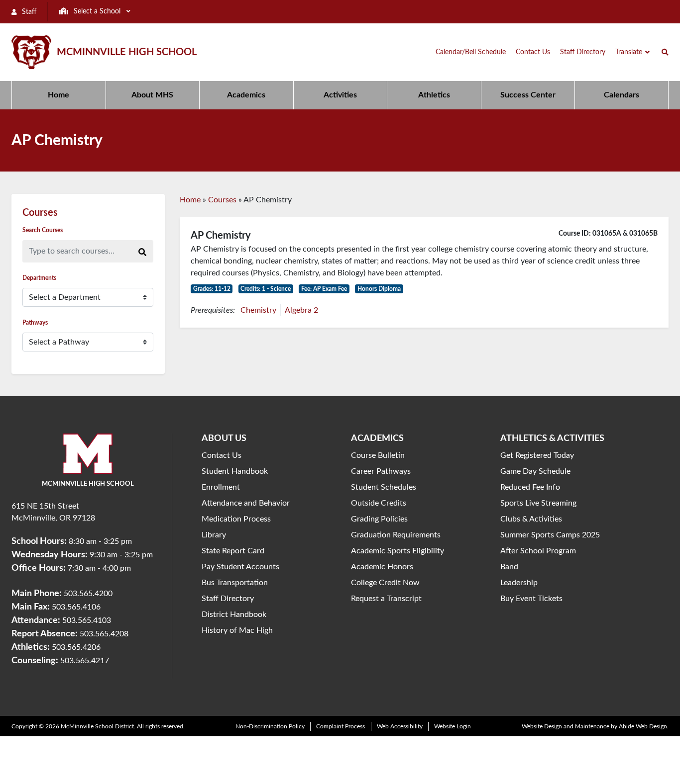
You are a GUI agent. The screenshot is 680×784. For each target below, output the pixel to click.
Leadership (519, 583)
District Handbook (234, 614)
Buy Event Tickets (531, 599)
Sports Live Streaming (538, 503)
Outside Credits (378, 503)
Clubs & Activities (531, 519)
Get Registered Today (537, 455)
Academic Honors (382, 567)
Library (214, 535)
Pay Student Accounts (240, 567)
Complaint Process (340, 726)
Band (509, 567)
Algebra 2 (301, 310)
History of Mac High (237, 630)
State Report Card (233, 551)
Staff (28, 11)
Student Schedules (383, 487)
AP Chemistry (221, 236)
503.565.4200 (88, 594)
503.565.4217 (84, 661)
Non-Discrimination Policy (270, 726)
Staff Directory (228, 599)
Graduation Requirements (396, 535)
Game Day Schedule (535, 471)
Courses (222, 200)
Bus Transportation (235, 583)
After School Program (538, 551)
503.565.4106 (76, 607)
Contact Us (221, 455)
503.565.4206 (76, 647)
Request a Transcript (386, 599)
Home (190, 200)
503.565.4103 (86, 620)
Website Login (452, 726)
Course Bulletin (378, 455)
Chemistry (258, 310)
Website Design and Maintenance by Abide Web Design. (595, 726)
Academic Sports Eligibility (397, 551)
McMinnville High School (127, 52)
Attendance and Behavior (246, 503)
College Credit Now (385, 583)
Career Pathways (381, 471)
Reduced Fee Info (530, 487)
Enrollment (221, 487)
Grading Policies (379, 519)
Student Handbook (235, 471)
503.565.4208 (104, 634)
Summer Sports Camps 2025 (550, 535)
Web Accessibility (400, 726)
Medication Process (236, 519)
